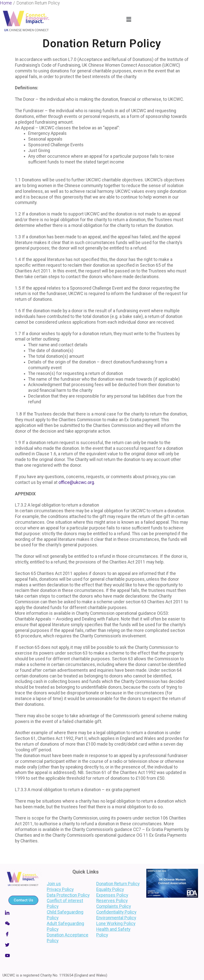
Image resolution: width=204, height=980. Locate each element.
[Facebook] (23, 934)
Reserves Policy (112, 900)
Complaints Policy (113, 906)
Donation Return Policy (118, 883)
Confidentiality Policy (116, 912)
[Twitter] (23, 944)
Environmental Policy (116, 917)
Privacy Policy (60, 889)
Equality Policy (110, 889)
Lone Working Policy (115, 923)
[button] (129, 19)
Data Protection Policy (68, 895)
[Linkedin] (23, 913)
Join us (54, 883)
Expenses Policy (112, 895)
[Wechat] (23, 923)
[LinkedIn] (23, 955)
